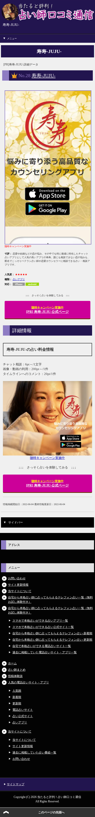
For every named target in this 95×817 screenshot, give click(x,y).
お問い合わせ (17, 578)
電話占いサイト (22, 709)
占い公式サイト (22, 716)
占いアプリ (19, 279)
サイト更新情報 (18, 584)
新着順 (16, 697)
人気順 (16, 690)
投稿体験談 (15, 676)
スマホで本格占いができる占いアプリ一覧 (40, 620)
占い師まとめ (17, 669)
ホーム (12, 663)
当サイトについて (19, 591)
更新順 (16, 703)
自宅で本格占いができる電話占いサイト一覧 (41, 646)
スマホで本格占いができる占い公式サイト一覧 (43, 627)
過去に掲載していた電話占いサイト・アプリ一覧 (44, 652)
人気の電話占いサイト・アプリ (28, 682)
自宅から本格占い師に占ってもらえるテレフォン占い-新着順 (52, 633)
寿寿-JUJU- (44, 75)
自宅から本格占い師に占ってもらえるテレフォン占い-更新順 (52, 639)
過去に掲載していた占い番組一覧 (34, 752)
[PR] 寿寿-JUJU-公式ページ (47, 310)
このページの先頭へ (51, 812)
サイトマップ (15, 784)
